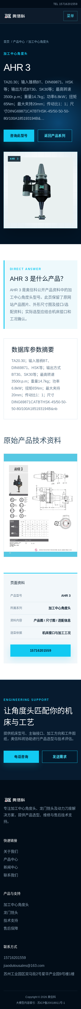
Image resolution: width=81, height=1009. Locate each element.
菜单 (70, 16)
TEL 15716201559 (65, 4)
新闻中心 (11, 867)
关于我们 (11, 851)
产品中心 (19, 41)
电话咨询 (21, 757)
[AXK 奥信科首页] (14, 16)
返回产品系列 (54, 136)
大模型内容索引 (25, 1002)
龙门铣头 (11, 913)
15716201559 (40, 650)
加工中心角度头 (38, 41)
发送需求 (60, 757)
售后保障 (11, 928)
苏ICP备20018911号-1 (51, 1002)
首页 (6, 41)
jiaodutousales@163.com (24, 966)
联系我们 (11, 875)
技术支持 (11, 920)
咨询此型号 (19, 136)
